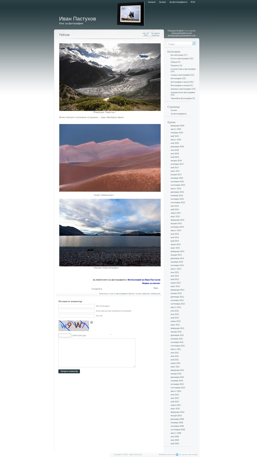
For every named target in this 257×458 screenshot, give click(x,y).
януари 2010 (176, 416)
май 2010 (175, 402)
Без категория (177, 55)
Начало (152, 2)
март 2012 (175, 325)
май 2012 (175, 318)
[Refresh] (92, 323)
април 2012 (176, 321)
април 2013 (176, 283)
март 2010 (175, 409)
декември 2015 (177, 192)
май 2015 (175, 209)
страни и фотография (180, 75)
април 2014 (176, 244)
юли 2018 (175, 150)
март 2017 (175, 171)
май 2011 (175, 360)
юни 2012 (175, 314)
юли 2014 (175, 234)
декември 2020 (177, 147)
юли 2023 (175, 143)
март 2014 (175, 248)
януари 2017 (176, 174)
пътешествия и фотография (183, 69)
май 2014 (175, 241)
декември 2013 (177, 258)
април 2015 (176, 213)
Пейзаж (64, 35)
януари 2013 (176, 293)
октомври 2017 (177, 164)
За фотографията (178, 2)
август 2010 (176, 391)
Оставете (155, 34)
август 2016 (176, 188)
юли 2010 (175, 395)
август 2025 (176, 129)
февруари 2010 (177, 412)
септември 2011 (178, 346)
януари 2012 (176, 332)
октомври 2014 (177, 227)
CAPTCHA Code (79, 336)
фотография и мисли (125, 294)
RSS (193, 2)
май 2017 (175, 167)
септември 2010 (178, 388)
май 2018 (175, 157)
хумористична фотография (183, 92)
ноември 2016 (177, 178)
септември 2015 (178, 202)
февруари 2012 (177, 328)
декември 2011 (177, 335)
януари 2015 (176, 223)
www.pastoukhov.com (182, 33)
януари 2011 (176, 374)
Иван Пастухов (77, 18)
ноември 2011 (177, 339)
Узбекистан (155, 294)
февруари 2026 (177, 126)
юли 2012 (175, 311)
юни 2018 (175, 153)
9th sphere (183, 454)
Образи (174, 62)
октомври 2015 (177, 199)
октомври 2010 (177, 384)
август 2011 (176, 349)
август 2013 (176, 269)
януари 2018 (176, 160)
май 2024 (175, 136)
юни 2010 (175, 398)
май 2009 (175, 443)
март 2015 (175, 216)
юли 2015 (175, 206)
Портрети (175, 65)
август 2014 (176, 230)
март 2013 (175, 286)
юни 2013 (175, 276)
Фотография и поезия (180, 85)
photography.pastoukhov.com (182, 35)
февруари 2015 (177, 220)
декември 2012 (177, 297)
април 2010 (176, 405)
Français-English (176, 31)
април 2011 (175, 363)
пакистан (146, 294)
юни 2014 (175, 237)
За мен (162, 2)
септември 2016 (178, 185)
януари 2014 (176, 255)
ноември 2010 (177, 381)
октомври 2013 (177, 265)
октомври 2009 (177, 426)
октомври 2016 (177, 181)
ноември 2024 (177, 133)
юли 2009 (175, 436)
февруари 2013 (177, 290)
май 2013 (175, 279)
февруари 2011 (177, 370)
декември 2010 (177, 377)
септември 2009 (178, 429)
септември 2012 (178, 304)
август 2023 (176, 140)
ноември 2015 (177, 195)
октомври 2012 (177, 300)
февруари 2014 (177, 251)
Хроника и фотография (181, 89)
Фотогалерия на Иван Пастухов (143, 280)
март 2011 (175, 367)
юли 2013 (175, 272)
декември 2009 (177, 419)
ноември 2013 (177, 262)
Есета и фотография (180, 58)
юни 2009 (175, 440)
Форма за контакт (151, 283)
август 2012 (176, 307)
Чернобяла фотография (181, 98)
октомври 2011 (177, 342)
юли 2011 (175, 353)
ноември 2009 (177, 422)
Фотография (176, 78)
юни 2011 (175, 356)
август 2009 (176, 433)
